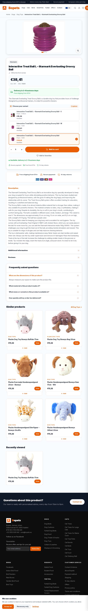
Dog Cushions (49, 527)
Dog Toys (20, 14)
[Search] (75, 8)
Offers (67, 584)
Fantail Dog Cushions (51, 587)
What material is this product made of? (24, 286)
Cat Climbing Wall (71, 556)
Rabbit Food (48, 567)
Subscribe (35, 549)
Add (25, 348)
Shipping (68, 577)
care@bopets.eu (26, 532)
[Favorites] (83, 8)
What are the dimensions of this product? (25, 275)
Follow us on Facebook (15, 537)
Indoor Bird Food (12, 571)
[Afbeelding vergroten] (78, 50)
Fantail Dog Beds (50, 531)
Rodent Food (49, 571)
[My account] (79, 8)
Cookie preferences (72, 595)
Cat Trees (68, 524)
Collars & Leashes (50, 544)
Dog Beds (47, 524)
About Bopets (69, 571)
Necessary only (23, 606)
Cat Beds (68, 546)
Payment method (71, 574)
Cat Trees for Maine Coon (72, 534)
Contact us (77, 502)
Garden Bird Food (12, 581)
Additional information (18, 250)
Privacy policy (70, 588)
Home (8, 14)
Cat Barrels (69, 542)
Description (13, 188)
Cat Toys (68, 549)
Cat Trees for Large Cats (72, 528)
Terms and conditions (72, 591)
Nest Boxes (10, 577)
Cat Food (68, 553)
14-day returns (70, 581)
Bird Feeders (10, 574)
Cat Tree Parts (70, 539)
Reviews (11, 257)
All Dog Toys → (76, 307)
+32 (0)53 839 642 (12, 532)
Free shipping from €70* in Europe (14, 2)
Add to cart (54, 149)
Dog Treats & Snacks (51, 538)
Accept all (8, 606)
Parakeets (9, 567)
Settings (35, 606)
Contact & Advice (71, 567)
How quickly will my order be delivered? (25, 298)
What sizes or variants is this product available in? (29, 292)
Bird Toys (9, 584)
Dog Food (47, 534)
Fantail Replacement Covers (51, 592)
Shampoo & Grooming (52, 548)
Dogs (13, 14)
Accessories (48, 574)
